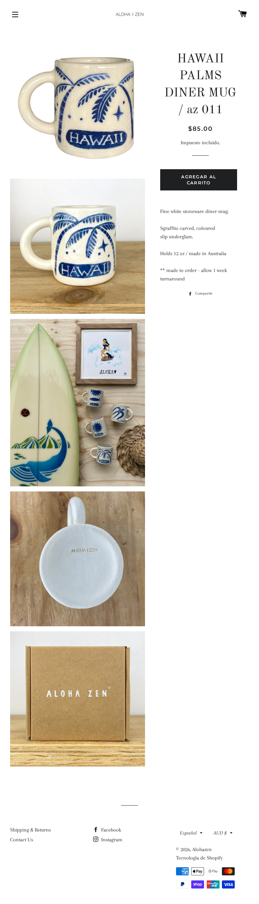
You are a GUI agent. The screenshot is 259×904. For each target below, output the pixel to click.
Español (188, 833)
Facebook (110, 830)
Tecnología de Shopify (199, 858)
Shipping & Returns (30, 830)
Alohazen (202, 849)
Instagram (111, 840)
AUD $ (220, 833)
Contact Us (21, 840)
